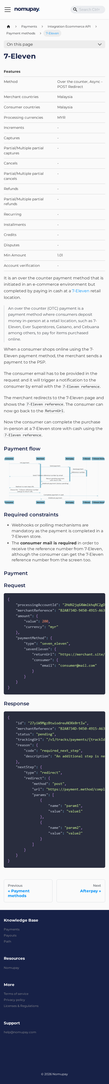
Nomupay (11, 968)
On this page (20, 44)
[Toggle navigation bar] (7, 9)
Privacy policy (14, 1000)
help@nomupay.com (20, 1032)
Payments (12, 929)
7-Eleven (80, 290)
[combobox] (87, 9)
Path (7, 941)
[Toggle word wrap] (90, 599)
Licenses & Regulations (21, 1006)
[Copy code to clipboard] (99, 599)
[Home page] (8, 26)
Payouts (10, 935)
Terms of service (16, 994)
